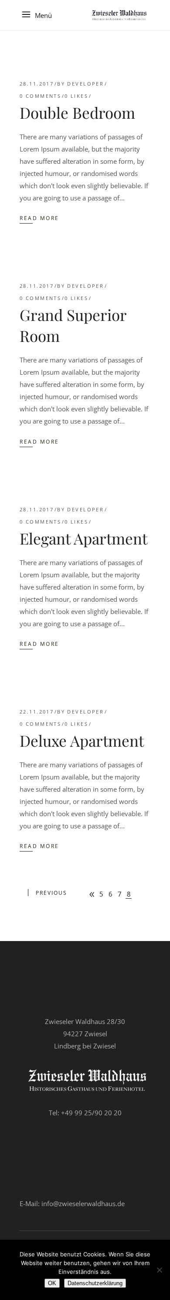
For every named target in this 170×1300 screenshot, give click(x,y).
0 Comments (40, 96)
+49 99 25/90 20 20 (91, 1112)
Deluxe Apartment (82, 740)
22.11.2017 (37, 711)
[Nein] (159, 1270)
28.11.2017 (37, 83)
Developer (85, 83)
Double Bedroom (77, 112)
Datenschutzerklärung (95, 1283)
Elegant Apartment (83, 538)
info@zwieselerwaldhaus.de (83, 1203)
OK (52, 1283)
